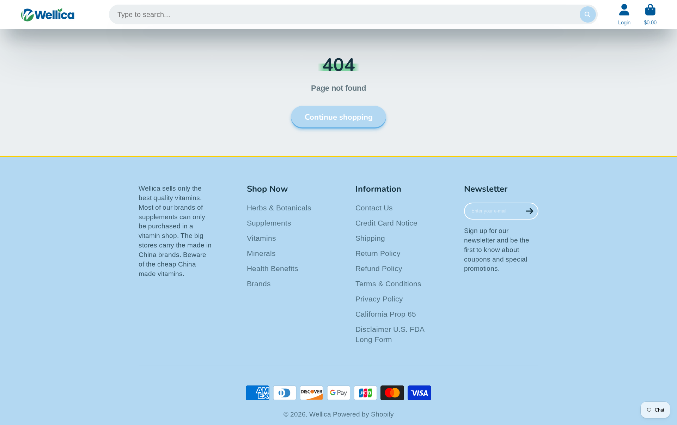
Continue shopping (339, 117)
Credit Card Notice (386, 223)
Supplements (269, 223)
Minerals (261, 253)
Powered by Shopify (363, 414)
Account (624, 14)
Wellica (320, 414)
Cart (650, 14)
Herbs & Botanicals (279, 208)
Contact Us (374, 208)
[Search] (588, 14)
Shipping (370, 238)
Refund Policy (378, 268)
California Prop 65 (385, 314)
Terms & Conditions (388, 284)
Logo (47, 14)
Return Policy (378, 253)
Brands (259, 284)
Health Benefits (272, 268)
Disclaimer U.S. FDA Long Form (389, 334)
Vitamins (261, 238)
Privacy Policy (379, 299)
